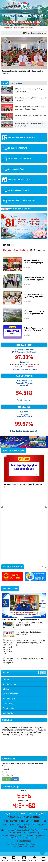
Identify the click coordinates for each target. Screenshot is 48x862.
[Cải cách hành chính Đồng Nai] (4, 179)
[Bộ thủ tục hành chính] (35, 576)
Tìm (43, 673)
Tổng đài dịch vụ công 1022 (18, 190)
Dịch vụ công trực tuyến (18, 148)
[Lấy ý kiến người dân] (4, 169)
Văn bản (6, 689)
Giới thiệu (6, 679)
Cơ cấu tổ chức (8, 708)
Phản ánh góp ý (9, 698)
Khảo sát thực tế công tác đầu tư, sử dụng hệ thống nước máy (34, 278)
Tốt (5, 772)
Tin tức (6, 244)
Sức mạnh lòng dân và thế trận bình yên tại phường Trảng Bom (22, 72)
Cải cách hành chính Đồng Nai (20, 179)
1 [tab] (42, 237)
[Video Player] (24, 605)
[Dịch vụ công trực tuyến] (4, 147)
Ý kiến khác (8, 775)
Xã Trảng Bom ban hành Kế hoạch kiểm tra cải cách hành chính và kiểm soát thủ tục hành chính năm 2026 (34, 329)
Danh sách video (10, 588)
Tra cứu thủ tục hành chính (19, 158)
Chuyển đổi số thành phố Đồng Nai (21, 201)
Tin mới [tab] (5, 83)
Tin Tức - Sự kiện (9, 684)
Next (46, 507)
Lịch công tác (8, 713)
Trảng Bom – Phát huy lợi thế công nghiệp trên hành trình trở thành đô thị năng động (34, 312)
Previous (2, 507)
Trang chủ (7, 813)
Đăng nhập (40, 813)
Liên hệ (30, 813)
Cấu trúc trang (19, 813)
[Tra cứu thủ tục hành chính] (4, 158)
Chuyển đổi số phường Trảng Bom (21, 137)
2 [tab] (46, 237)
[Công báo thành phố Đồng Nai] (4, 209)
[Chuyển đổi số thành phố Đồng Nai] (4, 200)
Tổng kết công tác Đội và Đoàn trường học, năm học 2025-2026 (30, 633)
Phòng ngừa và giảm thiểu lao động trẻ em (30, 658)
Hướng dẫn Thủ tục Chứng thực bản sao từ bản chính (21, 619)
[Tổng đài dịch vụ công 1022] (4, 190)
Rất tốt (6, 769)
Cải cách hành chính (38, 250)
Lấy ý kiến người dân (16, 169)
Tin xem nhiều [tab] (16, 83)
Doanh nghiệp (8, 703)
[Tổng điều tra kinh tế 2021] (13, 576)
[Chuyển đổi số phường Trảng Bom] (4, 137)
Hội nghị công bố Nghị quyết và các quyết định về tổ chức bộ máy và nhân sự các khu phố (34, 261)
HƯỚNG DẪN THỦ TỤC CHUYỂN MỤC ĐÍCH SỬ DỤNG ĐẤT (29, 624)
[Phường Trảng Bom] (24, 5)
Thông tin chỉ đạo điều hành (15, 250)
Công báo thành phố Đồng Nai (20, 209)
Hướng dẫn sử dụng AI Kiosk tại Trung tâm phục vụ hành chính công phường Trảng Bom (30, 642)
